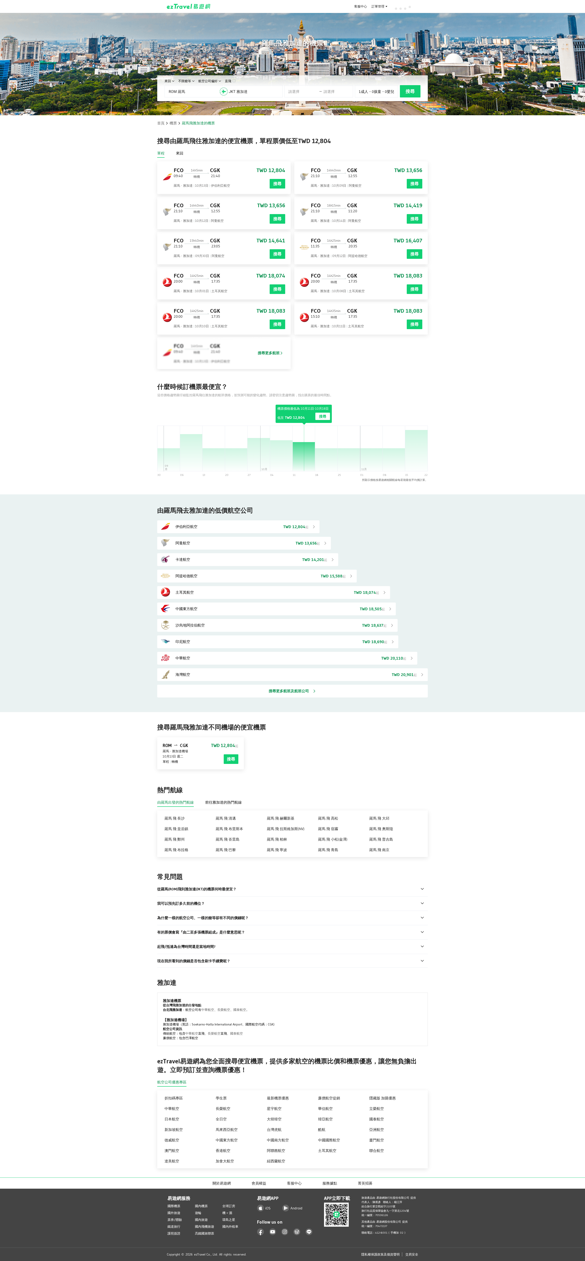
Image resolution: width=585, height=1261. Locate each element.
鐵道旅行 (174, 1226)
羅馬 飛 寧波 (277, 849)
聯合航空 (376, 1150)
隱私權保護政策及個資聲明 (380, 1254)
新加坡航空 (174, 1129)
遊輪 (198, 1213)
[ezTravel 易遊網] (188, 6)
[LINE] (309, 1231)
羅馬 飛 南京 (379, 849)
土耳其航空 (327, 1150)
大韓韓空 (274, 1119)
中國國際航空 (329, 1140)
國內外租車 (230, 1226)
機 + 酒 (227, 1213)
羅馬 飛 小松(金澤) (332, 839)
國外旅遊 (174, 1213)
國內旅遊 (201, 1220)
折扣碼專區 (174, 1098)
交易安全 (411, 1254)
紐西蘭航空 (276, 1161)
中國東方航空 (227, 1140)
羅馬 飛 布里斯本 (229, 828)
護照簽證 (174, 1233)
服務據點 (329, 1183)
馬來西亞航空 (227, 1129)
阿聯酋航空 (276, 1150)
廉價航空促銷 (329, 1098)
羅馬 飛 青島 (328, 849)
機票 (173, 123)
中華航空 (207, 1010)
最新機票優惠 (278, 1098)
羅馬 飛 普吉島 (381, 839)
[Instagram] (284, 1231)
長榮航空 (223, 1010)
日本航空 (172, 1119)
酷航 (321, 1129)
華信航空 (325, 1108)
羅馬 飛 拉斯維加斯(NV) (285, 828)
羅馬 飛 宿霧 (328, 828)
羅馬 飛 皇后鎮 (176, 828)
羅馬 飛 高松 (328, 818)
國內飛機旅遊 (204, 1226)
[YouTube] (272, 1231)
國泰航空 (239, 1010)
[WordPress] (296, 1231)
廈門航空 (376, 1140)
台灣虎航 (274, 1129)
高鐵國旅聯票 (204, 1233)
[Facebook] (260, 1231)
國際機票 (174, 1206)
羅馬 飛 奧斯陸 (381, 828)
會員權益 (259, 1183)
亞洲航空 (376, 1129)
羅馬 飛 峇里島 (227, 839)
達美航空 (172, 1161)
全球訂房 (228, 1206)
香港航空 (223, 1150)
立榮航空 (376, 1108)
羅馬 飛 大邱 (379, 818)
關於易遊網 (222, 1183)
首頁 (161, 123)
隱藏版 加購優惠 (382, 1098)
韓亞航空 (325, 1119)
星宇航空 (274, 1108)
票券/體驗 (175, 1220)
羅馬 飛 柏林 (277, 839)
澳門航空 (172, 1150)
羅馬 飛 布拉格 (176, 849)
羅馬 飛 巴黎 (226, 849)
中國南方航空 (278, 1140)
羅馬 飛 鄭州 (175, 839)
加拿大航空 (225, 1161)
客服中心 (360, 6)
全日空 (221, 1119)
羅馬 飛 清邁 (226, 818)
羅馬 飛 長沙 (175, 818)
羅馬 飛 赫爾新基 (280, 818)
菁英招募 (365, 1183)
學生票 (221, 1098)
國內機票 (201, 1206)
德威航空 (172, 1140)
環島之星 (228, 1220)
